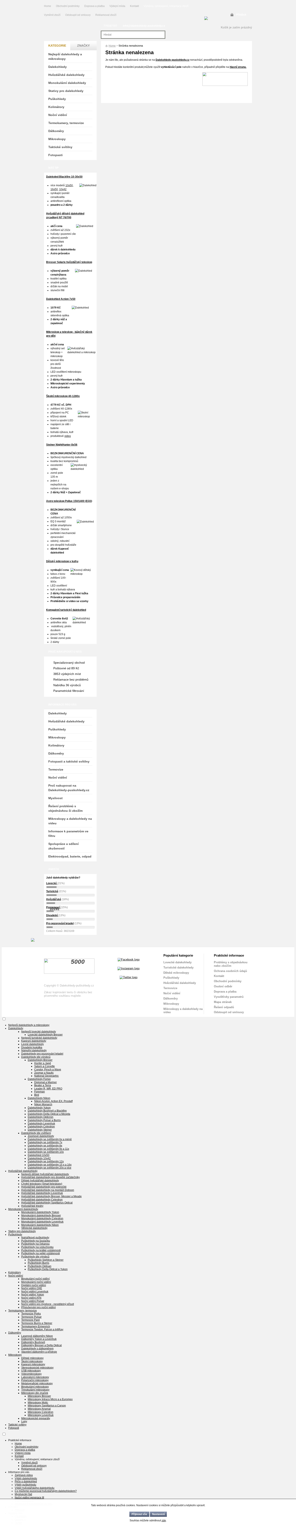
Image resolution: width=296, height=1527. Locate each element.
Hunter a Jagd (42, 1063)
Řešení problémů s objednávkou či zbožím (65, 808)
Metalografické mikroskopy (37, 1383)
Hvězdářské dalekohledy (66, 75)
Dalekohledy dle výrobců (35, 1056)
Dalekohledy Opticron (40, 1117)
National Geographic (46, 1075)
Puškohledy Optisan (39, 1266)
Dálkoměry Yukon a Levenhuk (39, 1339)
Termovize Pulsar (31, 1316)
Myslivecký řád (23, 1494)
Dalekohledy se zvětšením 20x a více (49, 1167)
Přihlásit (241, 14)
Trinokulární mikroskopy (35, 1389)
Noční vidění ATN (31, 1297)
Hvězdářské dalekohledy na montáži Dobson (47, 1190)
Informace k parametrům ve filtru (68, 834)
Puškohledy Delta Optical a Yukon (48, 1269)
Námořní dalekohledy (34, 1050)
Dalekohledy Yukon (39, 1107)
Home (47, 6)
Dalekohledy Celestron (41, 1126)
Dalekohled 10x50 (38, 1155)
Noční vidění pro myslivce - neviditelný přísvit (47, 1304)
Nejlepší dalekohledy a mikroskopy (65, 56)
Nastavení (158, 1514)
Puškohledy (57, 99)
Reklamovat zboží (105, 14)
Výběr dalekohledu (26, 1478)
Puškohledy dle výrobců (35, 1256)
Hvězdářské (53, 899)
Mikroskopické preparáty (35, 1418)
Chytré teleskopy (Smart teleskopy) (41, 1183)
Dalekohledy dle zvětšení (36, 1133)
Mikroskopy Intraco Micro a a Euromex (50, 1399)
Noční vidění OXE (31, 1288)
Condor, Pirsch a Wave (47, 1069)
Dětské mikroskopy (176, 972)
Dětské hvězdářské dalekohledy (40, 1180)
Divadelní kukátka (31, 1047)
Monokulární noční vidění (36, 1282)
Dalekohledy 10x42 (39, 1158)
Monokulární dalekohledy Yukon (40, 1212)
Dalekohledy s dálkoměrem (37, 1348)
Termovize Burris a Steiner (36, 1323)
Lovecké (51, 883)
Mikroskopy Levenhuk (41, 1415)
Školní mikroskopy (32, 1361)
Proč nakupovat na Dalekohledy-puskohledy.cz (68, 788)
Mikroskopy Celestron (40, 1412)
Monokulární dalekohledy (67, 83)
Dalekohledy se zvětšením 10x (46, 1151)
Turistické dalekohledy (178, 967)
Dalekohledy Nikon (39, 1098)
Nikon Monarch (43, 1104)
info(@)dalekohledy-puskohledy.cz (144, 25)
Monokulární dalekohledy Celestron (42, 1218)
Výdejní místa (117, 6)
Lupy (24, 1421)
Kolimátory (56, 107)
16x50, (54, 189)
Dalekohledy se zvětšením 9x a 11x (48, 1148)
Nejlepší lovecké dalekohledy (38, 1031)
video (67, 436)
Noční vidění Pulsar (32, 1301)
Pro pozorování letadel (60, 923)
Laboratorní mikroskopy (35, 1377)
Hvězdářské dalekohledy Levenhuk (42, 1193)
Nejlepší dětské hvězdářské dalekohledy (45, 1174)
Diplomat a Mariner (45, 1082)
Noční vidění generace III (29, 1497)
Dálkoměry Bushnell (33, 1342)
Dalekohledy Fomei (39, 1079)
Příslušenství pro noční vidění (38, 1307)
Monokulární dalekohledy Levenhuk (42, 1221)
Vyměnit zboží (52, 14)
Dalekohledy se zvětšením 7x (45, 1142)
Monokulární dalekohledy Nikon (40, 1224)
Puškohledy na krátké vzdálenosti (41, 1250)
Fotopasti (55, 155)
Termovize (55, 769)
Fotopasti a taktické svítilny (68, 761)
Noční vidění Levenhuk (34, 1291)
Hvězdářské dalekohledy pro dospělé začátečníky (50, 1177)
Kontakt (134, 6)
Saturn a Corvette (44, 1066)
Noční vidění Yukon (32, 1294)
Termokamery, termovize (66, 123)
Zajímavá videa (24, 1475)
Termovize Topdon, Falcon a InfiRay (42, 1329)
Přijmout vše (139, 1514)
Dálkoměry (56, 131)
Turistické (52, 891)
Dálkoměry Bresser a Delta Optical (41, 1345)
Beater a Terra (42, 1085)
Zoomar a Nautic (44, 1072)
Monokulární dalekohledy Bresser (41, 1215)
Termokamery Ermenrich (35, 1326)
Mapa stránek (223, 1002)
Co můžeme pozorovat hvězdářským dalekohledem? (46, 1491)
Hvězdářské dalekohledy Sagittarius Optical (47, 1202)
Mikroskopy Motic (38, 1402)
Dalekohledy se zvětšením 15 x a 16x (50, 1164)
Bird (36, 1094)
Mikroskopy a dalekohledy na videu (70, 821)
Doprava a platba (94, 6)
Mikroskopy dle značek (34, 1393)
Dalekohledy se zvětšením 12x (46, 1161)
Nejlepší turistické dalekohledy (39, 1037)
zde (164, 1520)
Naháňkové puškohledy (35, 1237)
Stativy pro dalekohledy (65, 91)
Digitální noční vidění (33, 1285)
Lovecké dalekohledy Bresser (45, 1034)
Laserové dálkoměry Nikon (37, 1336)
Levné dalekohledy (32, 1044)
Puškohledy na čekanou (35, 1243)
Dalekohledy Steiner (40, 1129)
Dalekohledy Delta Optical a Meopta (49, 1113)
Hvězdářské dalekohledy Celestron (42, 1199)
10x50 (69, 185)
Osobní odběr (223, 986)
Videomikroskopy (31, 1373)
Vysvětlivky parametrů (229, 996)
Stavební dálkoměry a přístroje (39, 1351)
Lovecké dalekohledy (177, 962)
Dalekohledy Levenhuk (41, 1123)
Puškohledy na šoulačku (35, 1240)
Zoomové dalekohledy (41, 1136)
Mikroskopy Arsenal (39, 1408)
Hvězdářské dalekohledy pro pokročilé (44, 1186)
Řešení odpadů (224, 1007)
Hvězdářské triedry (32, 1205)
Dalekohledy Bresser (40, 1060)
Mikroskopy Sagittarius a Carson (47, 1405)
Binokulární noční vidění (35, 1278)
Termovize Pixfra (31, 1313)
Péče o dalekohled (26, 1481)
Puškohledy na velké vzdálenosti (40, 1253)
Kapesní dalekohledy (33, 1040)
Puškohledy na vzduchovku (37, 1247)
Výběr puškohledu (25, 1484)
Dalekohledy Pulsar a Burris (44, 1120)
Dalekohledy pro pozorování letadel (42, 1053)
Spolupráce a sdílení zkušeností (63, 846)
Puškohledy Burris (38, 1262)
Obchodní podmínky (68, 6)
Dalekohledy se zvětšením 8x (45, 1145)
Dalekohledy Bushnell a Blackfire (47, 1110)
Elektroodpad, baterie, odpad (69, 856)
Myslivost (55, 798)
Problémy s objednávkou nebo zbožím (230, 964)
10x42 (63, 189)
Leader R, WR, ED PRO (48, 1088)
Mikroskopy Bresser (39, 1396)
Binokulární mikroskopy (35, 1386)
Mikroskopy (57, 139)
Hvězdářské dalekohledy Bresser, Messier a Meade (51, 1196)
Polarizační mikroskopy (35, 1380)
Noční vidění (57, 115)
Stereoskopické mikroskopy (37, 1367)
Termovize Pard (30, 1319)
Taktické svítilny (60, 147)
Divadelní (52, 915)
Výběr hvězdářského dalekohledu (34, 1487)
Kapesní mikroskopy (33, 1364)
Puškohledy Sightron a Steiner (45, 1259)
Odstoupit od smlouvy (78, 14)
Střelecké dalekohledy (34, 1228)
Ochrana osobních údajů (230, 971)
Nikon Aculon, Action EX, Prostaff (53, 1101)
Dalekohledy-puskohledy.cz (172, 59)
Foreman (39, 1091)
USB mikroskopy (31, 1370)
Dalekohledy (57, 67)
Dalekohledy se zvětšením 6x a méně (50, 1139)
